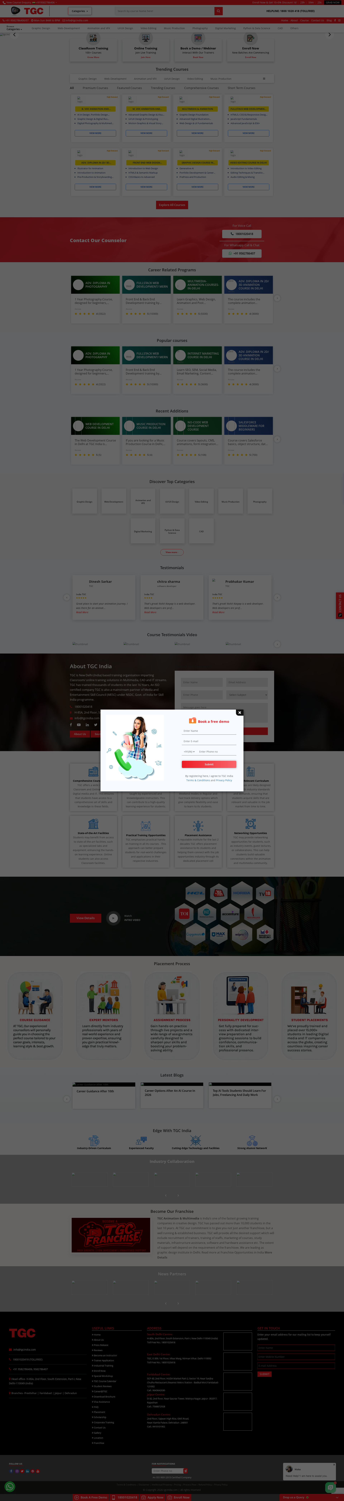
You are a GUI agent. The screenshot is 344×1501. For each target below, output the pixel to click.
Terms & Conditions (198, 780)
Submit (209, 764)
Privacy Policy (224, 780)
